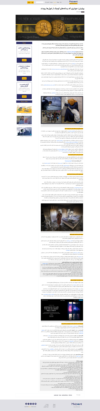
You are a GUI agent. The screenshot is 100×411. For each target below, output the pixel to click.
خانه (61, 2)
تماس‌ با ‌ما (47, 2)
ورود (32, 2)
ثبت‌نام (29, 2)
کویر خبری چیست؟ (68, 161)
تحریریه (54, 2)
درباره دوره (24, 60)
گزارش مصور (78, 356)
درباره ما (47, 404)
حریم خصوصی (46, 407)
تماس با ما (47, 405)
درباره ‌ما (51, 2)
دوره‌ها (58, 2)
